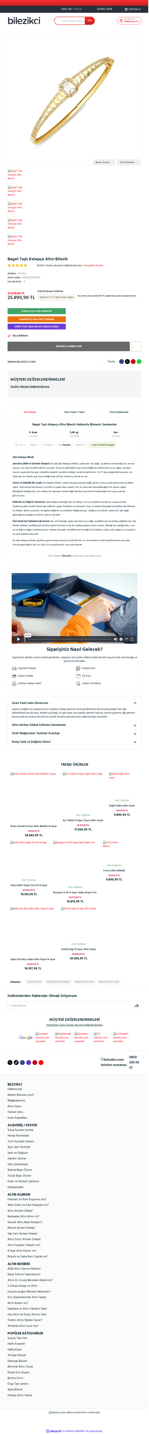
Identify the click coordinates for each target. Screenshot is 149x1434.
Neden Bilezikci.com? (21, 1095)
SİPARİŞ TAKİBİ (104, 9)
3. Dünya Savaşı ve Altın (22, 1286)
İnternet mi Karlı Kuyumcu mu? (27, 1199)
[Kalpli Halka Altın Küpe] (122, 785)
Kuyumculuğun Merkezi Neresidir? (29, 1291)
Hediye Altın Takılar (20, 1395)
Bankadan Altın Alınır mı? (23, 1216)
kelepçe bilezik (35, 982)
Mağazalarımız (16, 1100)
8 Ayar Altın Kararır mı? (22, 1251)
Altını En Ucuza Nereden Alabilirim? (30, 1280)
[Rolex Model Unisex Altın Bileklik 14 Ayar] (33, 795)
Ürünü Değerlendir (119, 412)
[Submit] (136, 1005)
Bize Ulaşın (14, 1106)
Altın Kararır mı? (18, 1303)
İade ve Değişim (18, 1153)
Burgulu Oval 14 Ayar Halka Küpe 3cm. (75, 892)
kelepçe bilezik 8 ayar (109, 982)
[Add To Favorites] (135, 346)
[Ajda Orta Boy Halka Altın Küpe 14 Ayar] (32, 929)
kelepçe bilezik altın (84, 982)
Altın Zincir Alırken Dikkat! (24, 1239)
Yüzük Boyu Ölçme (19, 1176)
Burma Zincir (15, 1378)
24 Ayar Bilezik (17, 1355)
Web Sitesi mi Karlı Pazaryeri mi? (28, 1205)
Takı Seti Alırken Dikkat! (22, 1233)
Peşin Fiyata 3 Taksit (74, 412)
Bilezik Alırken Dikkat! (21, 1228)
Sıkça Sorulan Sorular (21, 1130)
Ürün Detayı (30, 412)
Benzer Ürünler (103, 162)
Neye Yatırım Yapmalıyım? (24, 1274)
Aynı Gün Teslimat (19, 1147)
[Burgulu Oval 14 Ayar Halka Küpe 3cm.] (75, 863)
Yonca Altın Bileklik (114, 870)
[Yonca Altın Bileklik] (114, 852)
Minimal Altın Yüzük (20, 1366)
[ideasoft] (54, 1431)
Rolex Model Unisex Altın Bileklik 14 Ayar (33, 826)
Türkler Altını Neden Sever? (25, 1320)
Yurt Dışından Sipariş (21, 1141)
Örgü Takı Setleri (18, 1384)
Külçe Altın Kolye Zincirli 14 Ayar (28, 885)
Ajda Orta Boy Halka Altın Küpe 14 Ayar (32, 959)
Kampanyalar (15, 1187)
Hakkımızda (15, 1089)
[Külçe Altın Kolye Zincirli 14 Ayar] (28, 859)
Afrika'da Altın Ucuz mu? (23, 1326)
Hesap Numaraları (18, 1135)
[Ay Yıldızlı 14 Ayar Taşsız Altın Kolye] (83, 792)
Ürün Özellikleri (127, 162)
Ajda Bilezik (15, 1389)
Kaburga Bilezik (17, 1361)
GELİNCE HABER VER (69, 346)
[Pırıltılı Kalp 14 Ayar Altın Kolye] (78, 924)
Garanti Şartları (17, 1158)
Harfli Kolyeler (16, 1344)
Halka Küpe (15, 1349)
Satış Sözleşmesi (18, 1164)
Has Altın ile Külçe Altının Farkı (27, 1314)
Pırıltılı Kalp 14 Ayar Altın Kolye (78, 949)
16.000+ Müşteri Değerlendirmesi (29, 387)
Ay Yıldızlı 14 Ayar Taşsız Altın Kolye (83, 820)
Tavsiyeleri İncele (93, 265)
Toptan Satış (15, 1112)
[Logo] (24, 21)
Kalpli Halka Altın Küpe (122, 806)
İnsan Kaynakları (17, 1118)
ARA (89, 21)
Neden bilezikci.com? (22, 362)
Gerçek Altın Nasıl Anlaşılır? (25, 1222)
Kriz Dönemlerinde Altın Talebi (27, 1297)
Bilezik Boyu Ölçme (20, 1170)
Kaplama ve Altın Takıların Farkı (27, 1308)
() (134, 9)
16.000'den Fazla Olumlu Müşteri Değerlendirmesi (74, 1025)
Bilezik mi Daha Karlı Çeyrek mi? (28, 1256)
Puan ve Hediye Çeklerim (23, 1181)
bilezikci (17, 274)
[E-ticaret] (74, 1431)
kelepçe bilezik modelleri (58, 982)
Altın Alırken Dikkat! (20, 1211)
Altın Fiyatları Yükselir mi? (24, 1245)
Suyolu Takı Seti (17, 1338)
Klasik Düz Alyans (18, 1372)
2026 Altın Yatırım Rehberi (24, 1269)
